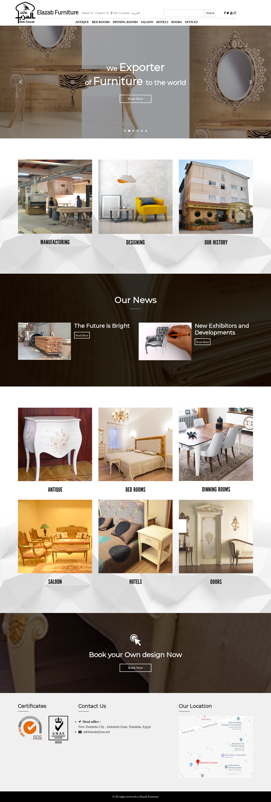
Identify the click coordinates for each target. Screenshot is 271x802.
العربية (135, 13)
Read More (135, 99)
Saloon (147, 22)
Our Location (120, 13)
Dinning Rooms (125, 22)
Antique (82, 22)
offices (191, 22)
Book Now (135, 667)
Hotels (162, 22)
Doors (176, 22)
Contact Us (102, 13)
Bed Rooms (101, 22)
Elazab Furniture (58, 13)
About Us (87, 13)
